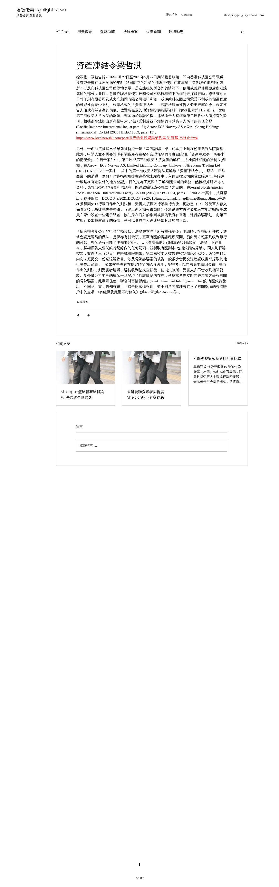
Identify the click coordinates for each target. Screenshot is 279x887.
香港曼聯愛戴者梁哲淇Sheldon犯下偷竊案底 (145, 394)
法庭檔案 (130, 32)
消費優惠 (84, 32)
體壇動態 (176, 32)
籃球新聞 (107, 32)
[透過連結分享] (88, 316)
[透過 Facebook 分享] (78, 316)
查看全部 (242, 343)
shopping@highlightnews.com (244, 15)
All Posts (62, 32)
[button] (242, 31)
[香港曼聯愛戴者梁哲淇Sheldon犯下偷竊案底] (151, 367)
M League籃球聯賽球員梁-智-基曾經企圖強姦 (83, 394)
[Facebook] (139, 865)
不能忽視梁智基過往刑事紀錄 (217, 358)
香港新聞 (153, 32)
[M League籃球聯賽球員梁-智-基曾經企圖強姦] (85, 367)
